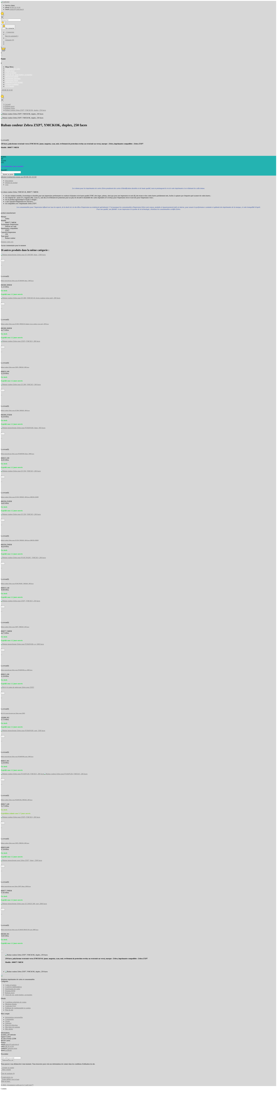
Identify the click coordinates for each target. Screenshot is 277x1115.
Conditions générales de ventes (15, 1002)
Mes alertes (9, 1029)
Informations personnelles (14, 1017)
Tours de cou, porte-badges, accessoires (18, 995)
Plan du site (9, 1010)
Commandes (9, 1019)
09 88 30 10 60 (15, 7)
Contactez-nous (11, 1048)
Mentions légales (11, 1004)
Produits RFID (10, 991)
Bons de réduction (11, 1025)
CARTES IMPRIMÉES (13, 987)
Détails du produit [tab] (11, 183)
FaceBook (8, 1050)
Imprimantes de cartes (12, 989)
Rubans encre (9, 993)
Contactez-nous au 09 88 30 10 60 (18, 177)
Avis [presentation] (6, 185)
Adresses (8, 1023)
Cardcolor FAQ (10, 1006)
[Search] (3, 23)
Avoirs (7, 1021)
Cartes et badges (10, 985)
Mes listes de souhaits (12, 1027)
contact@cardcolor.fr (16, 9)
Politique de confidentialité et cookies (18, 1008)
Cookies (3, 1089)
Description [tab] (9, 181)
